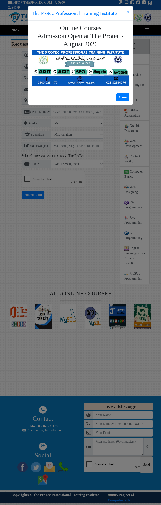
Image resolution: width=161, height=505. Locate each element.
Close (123, 97)
